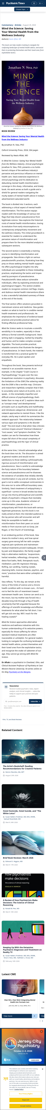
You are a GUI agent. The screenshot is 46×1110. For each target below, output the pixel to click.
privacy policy (8, 708)
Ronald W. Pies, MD (12, 908)
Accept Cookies (25, 1106)
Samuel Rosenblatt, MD (12, 819)
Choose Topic (20, 9)
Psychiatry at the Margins (19, 672)
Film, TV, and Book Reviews (12, 719)
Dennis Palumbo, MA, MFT (14, 772)
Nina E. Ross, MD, (10, 958)
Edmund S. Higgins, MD (14, 861)
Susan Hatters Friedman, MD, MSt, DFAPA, (20, 817)
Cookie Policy (18, 1089)
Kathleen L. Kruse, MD (25, 958)
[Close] (42, 1069)
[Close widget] (41, 1031)
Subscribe (34, 701)
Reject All (25, 1100)
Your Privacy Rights (25, 1094)
